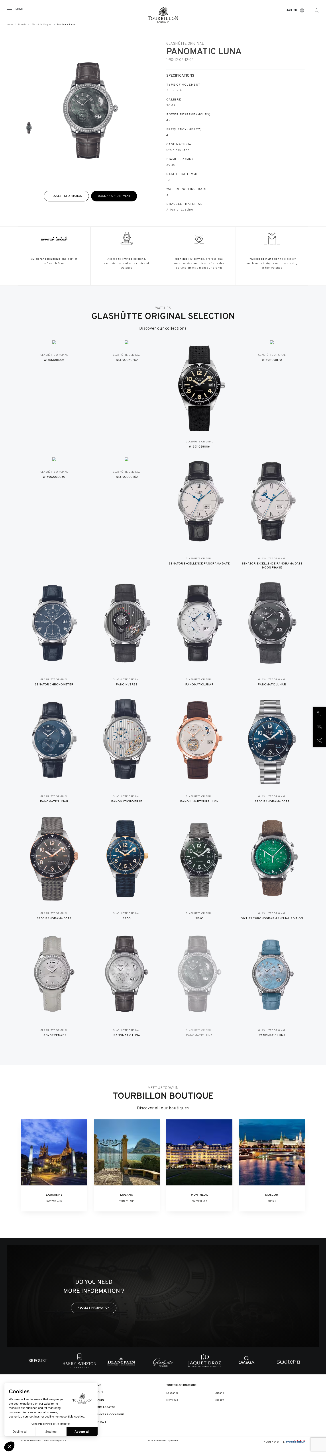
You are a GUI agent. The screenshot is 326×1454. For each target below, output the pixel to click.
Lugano (219, 1393)
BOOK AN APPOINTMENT (114, 196)
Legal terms (172, 1441)
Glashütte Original (41, 25)
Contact (100, 1422)
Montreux (172, 1400)
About (98, 1392)
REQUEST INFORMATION (66, 196)
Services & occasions (109, 1414)
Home (10, 25)
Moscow (219, 1400)
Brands (22, 25)
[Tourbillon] (163, 15)
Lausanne (172, 1393)
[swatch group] (295, 1442)
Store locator (105, 1407)
